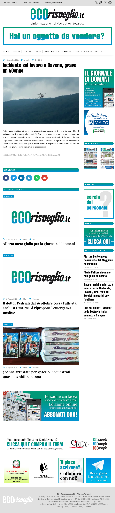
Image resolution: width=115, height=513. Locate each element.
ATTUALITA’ (27, 52)
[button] (6, 178)
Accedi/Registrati (53, 3)
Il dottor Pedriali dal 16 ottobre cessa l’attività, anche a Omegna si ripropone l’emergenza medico (40, 307)
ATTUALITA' (8, 196)
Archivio (88, 52)
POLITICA (16, 52)
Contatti (98, 52)
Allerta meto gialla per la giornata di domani (39, 243)
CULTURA (37, 52)
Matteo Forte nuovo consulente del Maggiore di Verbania (98, 260)
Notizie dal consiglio (61, 52)
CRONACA (7, 52)
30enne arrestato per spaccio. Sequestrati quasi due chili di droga (36, 374)
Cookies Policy (77, 507)
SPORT (46, 52)
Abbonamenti (10, 3)
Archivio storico (31, 3)
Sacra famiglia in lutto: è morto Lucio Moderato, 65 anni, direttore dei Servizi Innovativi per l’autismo (98, 292)
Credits (88, 507)
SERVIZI (76, 52)
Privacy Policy (63, 507)
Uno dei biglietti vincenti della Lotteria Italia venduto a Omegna (98, 312)
